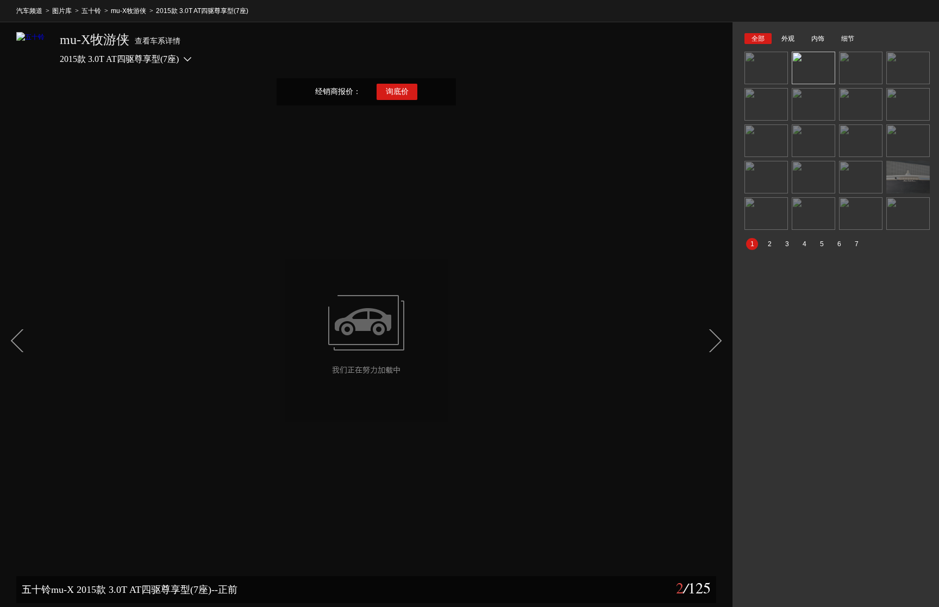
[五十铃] (32, 48)
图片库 (62, 11)
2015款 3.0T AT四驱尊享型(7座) (202, 11)
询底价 (397, 91)
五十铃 (91, 11)
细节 (847, 38)
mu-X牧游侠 (128, 11)
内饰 (817, 38)
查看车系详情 (157, 41)
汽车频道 (29, 11)
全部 (758, 38)
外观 (787, 38)
